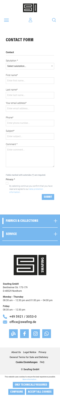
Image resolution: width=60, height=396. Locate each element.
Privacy (42, 352)
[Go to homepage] (30, 8)
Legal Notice (29, 352)
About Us (16, 352)
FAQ (42, 362)
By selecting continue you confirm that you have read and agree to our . (30, 189)
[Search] (54, 20)
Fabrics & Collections (22, 221)
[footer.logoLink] (30, 264)
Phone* (9, 117)
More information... (30, 379)
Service (11, 234)
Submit (48, 197)
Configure (16, 391)
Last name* (12, 89)
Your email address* (16, 103)
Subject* (10, 131)
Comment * (11, 144)
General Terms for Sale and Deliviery (29, 357)
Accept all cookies (40, 391)
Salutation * (12, 60)
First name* (12, 75)
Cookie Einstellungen (27, 362)
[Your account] (30, 20)
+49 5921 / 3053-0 (23, 316)
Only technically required (31, 384)
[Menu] (6, 20)
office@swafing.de (22, 322)
